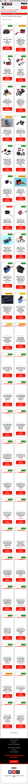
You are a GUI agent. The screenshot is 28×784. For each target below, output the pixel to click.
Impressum (14, 742)
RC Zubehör (15, 9)
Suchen (24, 7)
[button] (2, 25)
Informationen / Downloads (14, 747)
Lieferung (14, 749)
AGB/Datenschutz (14, 740)
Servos (7, 11)
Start (2, 9)
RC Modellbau (9, 9)
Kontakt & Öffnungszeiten (14, 744)
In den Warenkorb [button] (7, 48)
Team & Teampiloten (14, 751)
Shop (5, 9)
